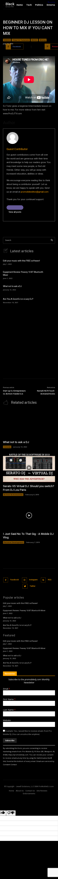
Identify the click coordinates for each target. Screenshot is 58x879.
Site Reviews (42, 790)
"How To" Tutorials (20, 40)
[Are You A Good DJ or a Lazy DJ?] (50, 300)
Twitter (32, 586)
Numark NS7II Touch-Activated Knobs (46, 392)
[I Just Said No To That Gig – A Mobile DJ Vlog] (29, 515)
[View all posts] (15, 207)
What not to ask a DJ (12, 286)
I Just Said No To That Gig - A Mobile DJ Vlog (28, 536)
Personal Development (13, 542)
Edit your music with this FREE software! (21, 260)
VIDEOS (7, 40)
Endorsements (29, 793)
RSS (49, 579)
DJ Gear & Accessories (13, 494)
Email (6, 688)
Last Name (9, 709)
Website (7, 720)
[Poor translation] (11, 813)
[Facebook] (5, 580)
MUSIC (34, 40)
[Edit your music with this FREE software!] (50, 262)
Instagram (33, 579)
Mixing (43, 40)
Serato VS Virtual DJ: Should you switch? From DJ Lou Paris (28, 488)
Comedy (7, 447)
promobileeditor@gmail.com (34, 191)
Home (11, 790)
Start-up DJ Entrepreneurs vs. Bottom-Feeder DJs (14, 392)
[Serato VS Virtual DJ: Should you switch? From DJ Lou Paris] (29, 467)
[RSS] (43, 580)
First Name (9, 699)
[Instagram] (24, 580)
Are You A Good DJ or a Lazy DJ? (18, 299)
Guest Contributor (17, 149)
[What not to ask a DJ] (50, 287)
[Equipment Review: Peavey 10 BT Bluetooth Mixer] (50, 275)
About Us (20, 790)
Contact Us (30, 790)
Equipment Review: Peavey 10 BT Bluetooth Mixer (23, 274)
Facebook (14, 579)
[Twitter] (25, 586)
